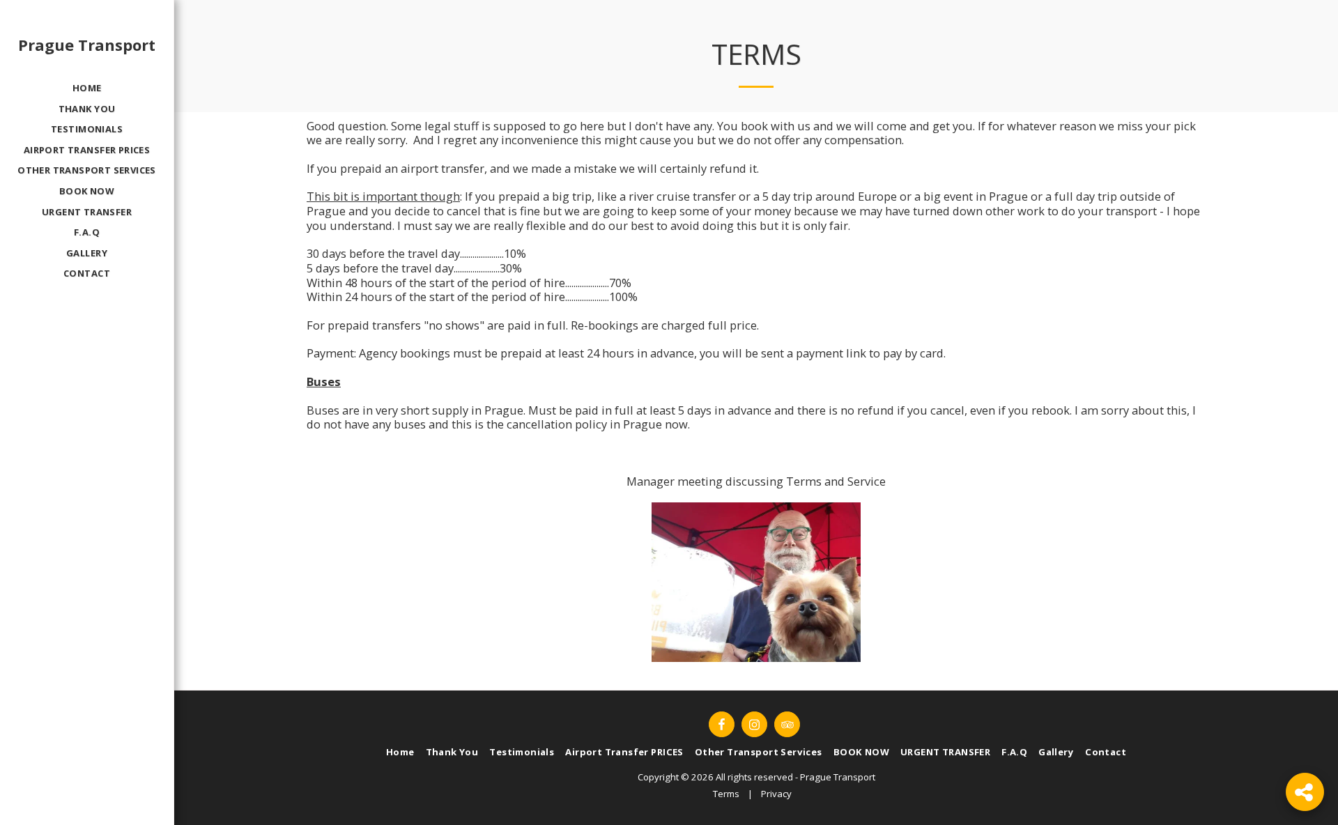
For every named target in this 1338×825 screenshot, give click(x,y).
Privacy (776, 793)
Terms (726, 793)
